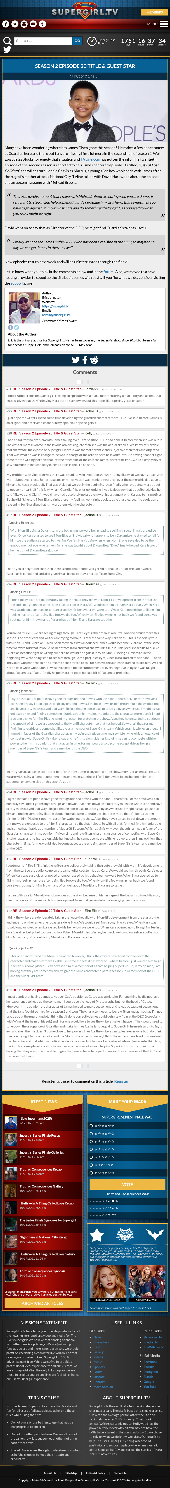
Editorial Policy (95, 1473)
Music (98, 1362)
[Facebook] (10, 327)
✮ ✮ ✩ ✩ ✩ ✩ (104, 1157)
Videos (98, 1357)
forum (108, 271)
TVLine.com (90, 159)
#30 (9, 389)
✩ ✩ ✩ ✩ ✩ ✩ (104, 1172)
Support (99, 1377)
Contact (99, 1382)
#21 (9, 990)
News (97, 1337)
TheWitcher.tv (154, 1347)
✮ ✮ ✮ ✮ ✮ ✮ (104, 1125)
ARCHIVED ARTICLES (42, 1303)
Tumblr (148, 1376)
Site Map (71, 1473)
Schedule (120, 1473)
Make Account (103, 1387)
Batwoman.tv (153, 1337)
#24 (9, 792)
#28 (9, 433)
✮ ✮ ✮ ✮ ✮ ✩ (104, 1133)
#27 (9, 515)
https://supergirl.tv (55, 306)
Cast (97, 1347)
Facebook (150, 1362)
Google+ (150, 1381)
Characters (101, 1342)
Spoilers (99, 1367)
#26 (9, 584)
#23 (9, 859)
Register (121, 1081)
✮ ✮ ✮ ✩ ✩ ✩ (104, 1149)
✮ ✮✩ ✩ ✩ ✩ (104, 1165)
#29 (9, 411)
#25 (9, 683)
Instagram (151, 1371)
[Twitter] (16, 327)
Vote (127, 1184)
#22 (9, 911)
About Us (50, 1473)
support (17, 283)
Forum (98, 1372)
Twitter (149, 1367)
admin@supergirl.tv (56, 315)
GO (77, 41)
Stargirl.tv (151, 1342)
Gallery (99, 1352)
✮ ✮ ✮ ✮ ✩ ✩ (104, 1141)
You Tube (150, 1386)
